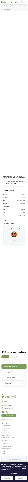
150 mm (23, 209)
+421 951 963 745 (14, 241)
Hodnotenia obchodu (6, 446)
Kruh (24, 212)
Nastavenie (14, 473)
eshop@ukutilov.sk (14, 239)
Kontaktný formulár (9, 415)
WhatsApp (14, 243)
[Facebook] (2, 411)
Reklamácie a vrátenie (6, 428)
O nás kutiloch (4, 443)
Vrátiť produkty (5, 430)
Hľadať (24, 6)
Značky (3, 451)
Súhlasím (20, 478)
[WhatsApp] (6, 411)
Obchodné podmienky (6, 435)
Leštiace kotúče (10, 223)
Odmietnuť (7, 478)
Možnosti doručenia (6, 425)
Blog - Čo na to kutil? (6, 448)
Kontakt (3, 453)
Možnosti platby (5, 423)
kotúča (8, 179)
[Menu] (26, 2)
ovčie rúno (22, 203)
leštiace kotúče (21, 215)
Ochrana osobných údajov (7, 437)
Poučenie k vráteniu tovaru (7, 432)
